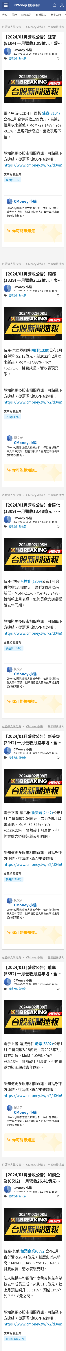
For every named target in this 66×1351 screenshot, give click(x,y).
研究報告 (26, 14)
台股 (4, 14)
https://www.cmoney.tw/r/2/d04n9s (34, 165)
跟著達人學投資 (11, 26)
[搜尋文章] (54, 5)
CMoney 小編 (34, 26)
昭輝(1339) (40, 350)
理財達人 (41, 14)
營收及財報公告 (17, 58)
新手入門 (56, 14)
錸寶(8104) (51, 113)
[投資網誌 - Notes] (25, 5)
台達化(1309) (31, 581)
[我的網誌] (62, 5)
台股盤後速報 (56, 26)
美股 (14, 14)
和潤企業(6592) (33, 1251)
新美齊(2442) (42, 812)
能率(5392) (44, 1043)
